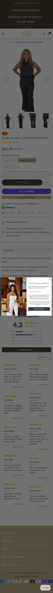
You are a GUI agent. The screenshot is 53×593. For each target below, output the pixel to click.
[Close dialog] (50, 279)
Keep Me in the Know (39, 309)
